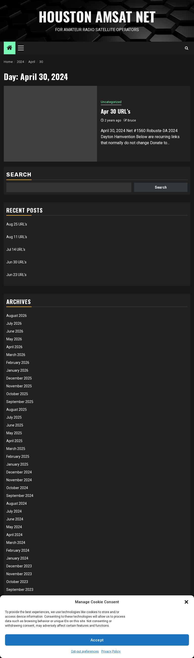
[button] (186, 601)
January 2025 (17, 464)
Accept (97, 640)
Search (19, 174)
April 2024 (14, 535)
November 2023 (19, 574)
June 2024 (14, 519)
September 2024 (19, 496)
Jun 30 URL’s (16, 262)
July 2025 (14, 417)
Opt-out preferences (85, 651)
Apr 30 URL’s (115, 111)
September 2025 (19, 402)
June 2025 (14, 425)
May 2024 (14, 527)
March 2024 (15, 543)
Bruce (132, 120)
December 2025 (19, 378)
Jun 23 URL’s (16, 275)
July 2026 (14, 323)
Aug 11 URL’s (16, 237)
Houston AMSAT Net (97, 16)
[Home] (9, 48)
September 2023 (19, 590)
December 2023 (19, 566)
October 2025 (17, 394)
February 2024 (17, 550)
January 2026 (17, 370)
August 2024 (16, 503)
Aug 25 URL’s (16, 224)
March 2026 (15, 355)
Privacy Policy (110, 651)
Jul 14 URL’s (15, 249)
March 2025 (15, 449)
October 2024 (17, 488)
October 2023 (17, 582)
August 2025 (16, 410)
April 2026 (14, 347)
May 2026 (14, 339)
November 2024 (19, 480)
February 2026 (17, 363)
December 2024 (19, 472)
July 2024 (14, 511)
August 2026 (16, 316)
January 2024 (17, 558)
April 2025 (14, 441)
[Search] (186, 48)
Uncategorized (111, 102)
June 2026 (14, 331)
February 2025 (17, 456)
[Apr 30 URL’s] (50, 124)
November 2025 (19, 386)
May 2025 (14, 433)
